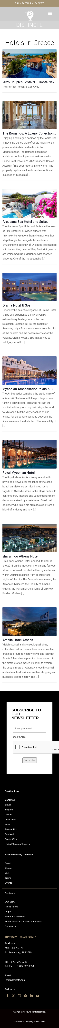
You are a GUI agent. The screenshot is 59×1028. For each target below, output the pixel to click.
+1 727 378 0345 (18, 961)
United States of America (17, 844)
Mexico (8, 824)
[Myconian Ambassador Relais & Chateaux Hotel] (29, 370)
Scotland (9, 834)
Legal (8, 911)
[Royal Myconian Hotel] (29, 454)
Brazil (8, 804)
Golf (7, 873)
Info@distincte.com (15, 979)
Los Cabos (10, 819)
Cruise (8, 868)
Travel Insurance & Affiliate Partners (23, 921)
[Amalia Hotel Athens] (29, 621)
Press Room (11, 906)
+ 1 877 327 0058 (24, 966)
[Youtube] (37, 995)
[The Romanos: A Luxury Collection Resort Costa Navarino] (29, 115)
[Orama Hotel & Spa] (29, 287)
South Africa (11, 839)
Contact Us (10, 926)
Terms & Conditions (15, 916)
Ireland (8, 814)
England (9, 809)
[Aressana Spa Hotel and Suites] (29, 203)
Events (8, 882)
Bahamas (10, 799)
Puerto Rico (11, 829)
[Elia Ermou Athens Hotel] (29, 538)
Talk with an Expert (29, 3)
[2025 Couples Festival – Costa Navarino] (29, 63)
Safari (8, 863)
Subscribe (29, 760)
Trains (8, 878)
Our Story (10, 901)
